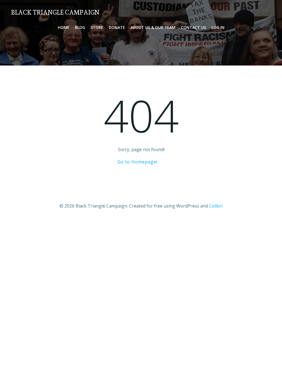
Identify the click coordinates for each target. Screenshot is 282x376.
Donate (117, 27)
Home (63, 27)
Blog (80, 27)
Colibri (216, 206)
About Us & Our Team (153, 27)
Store (97, 27)
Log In (218, 27)
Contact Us (193, 27)
